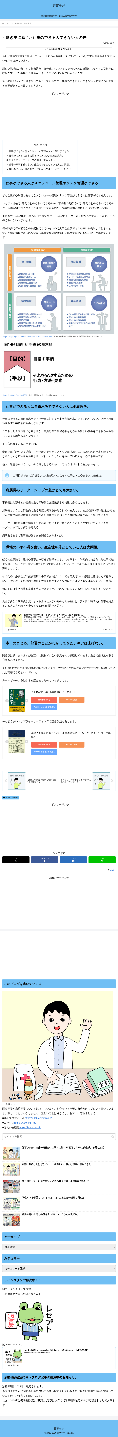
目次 (36, 144)
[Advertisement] (59, 116)
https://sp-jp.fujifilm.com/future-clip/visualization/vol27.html (27, 337)
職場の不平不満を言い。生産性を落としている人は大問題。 (40, 164)
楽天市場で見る (44, 700)
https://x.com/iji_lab (25, 1122)
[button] (112, 1136)
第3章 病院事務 (12, 797)
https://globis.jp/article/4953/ (15, 395)
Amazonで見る (72, 700)
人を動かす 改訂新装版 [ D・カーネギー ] (53, 692)
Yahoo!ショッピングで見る (44, 707)
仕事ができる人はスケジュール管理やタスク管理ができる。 (40, 151)
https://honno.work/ (30, 1127)
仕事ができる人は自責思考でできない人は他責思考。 (36, 155)
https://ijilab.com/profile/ (38, 1118)
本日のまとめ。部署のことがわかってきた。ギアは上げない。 (41, 169)
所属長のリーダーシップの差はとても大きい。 (33, 160)
